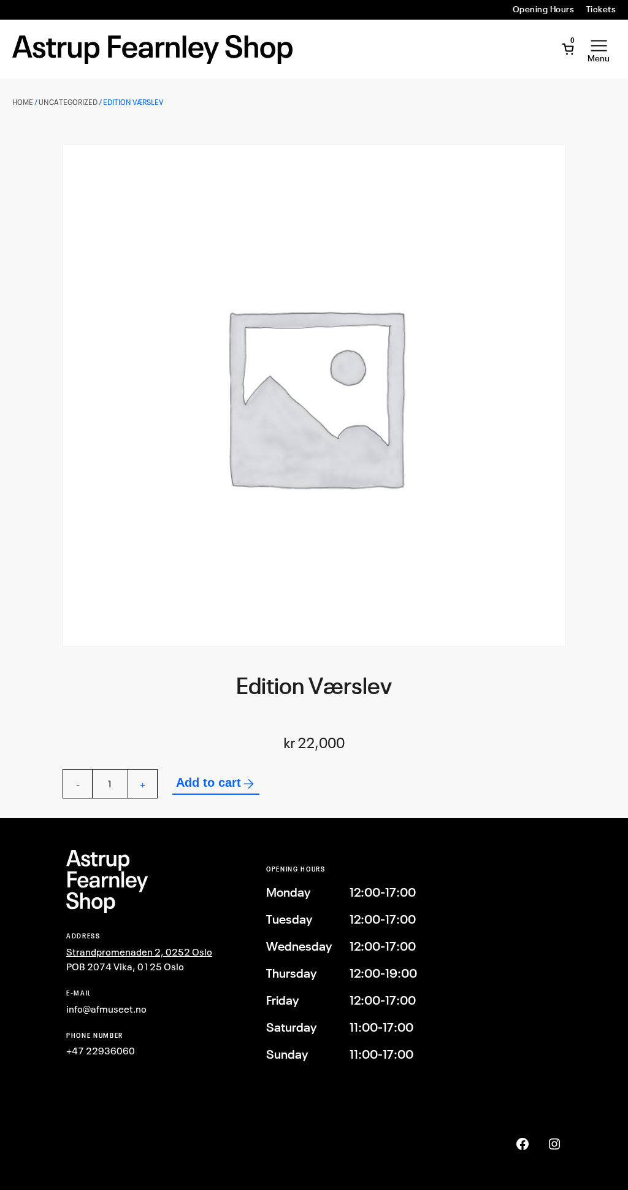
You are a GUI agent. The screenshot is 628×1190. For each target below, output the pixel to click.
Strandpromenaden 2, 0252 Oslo (139, 952)
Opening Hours (543, 9)
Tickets (601, 9)
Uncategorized (68, 102)
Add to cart (208, 782)
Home (22, 102)
